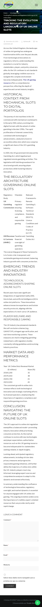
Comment (7, 520)
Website (7, 565)
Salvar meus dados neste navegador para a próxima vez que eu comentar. (19, 579)
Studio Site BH (32, 603)
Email (6, 555)
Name (6, 545)
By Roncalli (27, 41)
